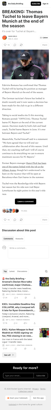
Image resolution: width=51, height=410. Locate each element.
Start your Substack (19, 398)
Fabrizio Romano (23, 294)
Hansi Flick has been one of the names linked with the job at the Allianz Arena (24, 167)
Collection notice (25, 391)
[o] (44, 307)
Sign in (45, 3)
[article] (25, 288)
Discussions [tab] (22, 271)
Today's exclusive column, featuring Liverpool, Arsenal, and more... (18, 315)
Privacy (35, 389)
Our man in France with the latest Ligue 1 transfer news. (17, 340)
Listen (45, 37)
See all (7, 355)
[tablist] (13, 238)
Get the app (38, 398)
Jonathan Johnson (24, 345)
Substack (12, 404)
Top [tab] (5, 271)
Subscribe (36, 3)
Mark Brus (12, 36)
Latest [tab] (12, 271)
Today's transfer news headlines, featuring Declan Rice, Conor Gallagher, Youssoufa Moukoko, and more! (18, 289)
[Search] (46, 271)
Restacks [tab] (19, 239)
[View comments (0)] (15, 45)
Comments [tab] (8, 239)
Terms (43, 389)
